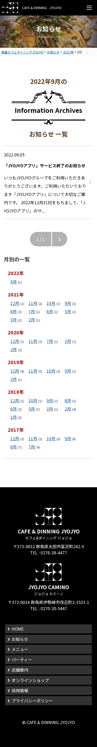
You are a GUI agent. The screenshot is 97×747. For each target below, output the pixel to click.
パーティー (22, 659)
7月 (31, 311)
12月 (14, 303)
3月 (13, 320)
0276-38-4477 (54, 552)
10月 (51, 303)
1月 (13, 417)
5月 (68, 311)
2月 (31, 320)
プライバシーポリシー (32, 700)
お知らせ (20, 639)
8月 (13, 311)
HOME (18, 629)
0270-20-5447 (54, 608)
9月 (13, 282)
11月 (32, 303)
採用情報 (20, 690)
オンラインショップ (30, 680)
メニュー (20, 649)
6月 (50, 311)
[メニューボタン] (89, 7)
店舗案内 (20, 670)
